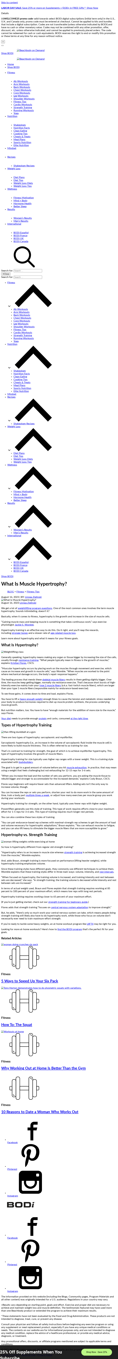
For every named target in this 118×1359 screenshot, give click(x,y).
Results (11, 209)
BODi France (20, 235)
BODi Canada (21, 241)
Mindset (11, 148)
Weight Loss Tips (23, 186)
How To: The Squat (16, 1025)
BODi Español (21, 232)
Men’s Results (21, 221)
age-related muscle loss (63, 633)
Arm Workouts (22, 84)
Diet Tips (18, 180)
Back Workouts (22, 87)
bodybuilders (26, 762)
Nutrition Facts (22, 128)
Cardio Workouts (23, 104)
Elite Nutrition (21, 145)
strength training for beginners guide (68, 902)
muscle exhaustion (77, 767)
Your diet (6, 718)
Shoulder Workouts (24, 99)
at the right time (79, 718)
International (14, 224)
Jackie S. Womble (24, 625)
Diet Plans (19, 177)
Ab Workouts (21, 81)
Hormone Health (22, 203)
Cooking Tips (21, 133)
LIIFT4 (90, 924)
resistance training (28, 660)
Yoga (16, 113)
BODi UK (19, 238)
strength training (73, 852)
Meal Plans (19, 139)
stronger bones (20, 633)
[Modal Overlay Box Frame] (59, 1352)
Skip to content (9, 2)
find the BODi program (69, 929)
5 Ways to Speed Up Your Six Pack (29, 981)
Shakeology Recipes (24, 166)
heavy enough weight (31, 699)
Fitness (11, 72)
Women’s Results (23, 218)
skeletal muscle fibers (53, 679)
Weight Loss (13, 168)
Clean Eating (20, 131)
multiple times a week (37, 795)
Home (10, 64)
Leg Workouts (21, 96)
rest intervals (107, 872)
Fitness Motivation (24, 198)
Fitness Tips (20, 101)
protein (43, 718)
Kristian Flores (18, 663)
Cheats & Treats (22, 136)
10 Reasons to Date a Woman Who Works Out (39, 1112)
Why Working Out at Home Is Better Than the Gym (43, 1068)
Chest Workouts (22, 90)
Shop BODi (7, 53)
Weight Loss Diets (23, 183)
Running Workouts (24, 110)
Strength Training (23, 107)
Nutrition (12, 116)
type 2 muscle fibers (50, 685)
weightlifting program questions (35, 608)
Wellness (12, 189)
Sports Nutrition (22, 142)
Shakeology (20, 125)
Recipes (11, 157)
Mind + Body (20, 200)
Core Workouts (22, 93)
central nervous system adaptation (69, 907)
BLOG (10, 592)
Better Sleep (20, 206)
